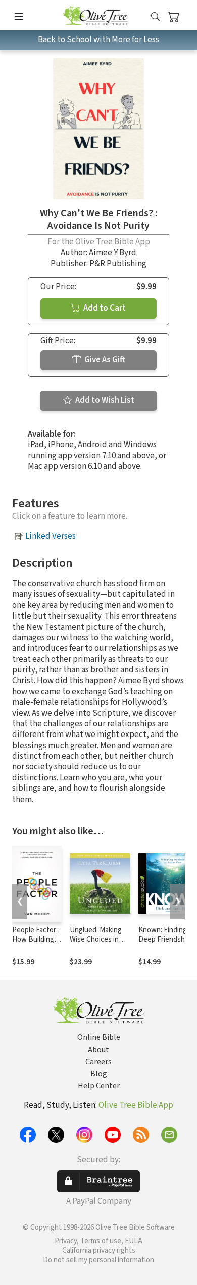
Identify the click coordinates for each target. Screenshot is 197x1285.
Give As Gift (104, 360)
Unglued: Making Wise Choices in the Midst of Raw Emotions (96, 944)
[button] (155, 17)
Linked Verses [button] (50, 536)
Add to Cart (104, 308)
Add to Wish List (104, 400)
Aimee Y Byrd (112, 253)
